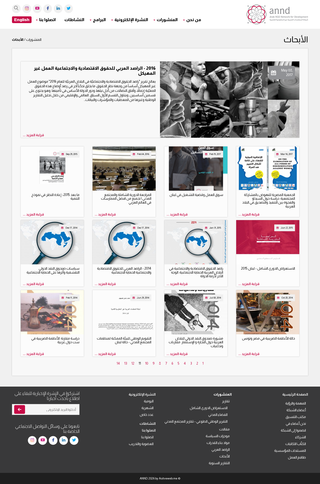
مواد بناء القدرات (218, 443)
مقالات (224, 429)
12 (132, 363)
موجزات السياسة (218, 436)
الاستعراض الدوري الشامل (208, 408)
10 (146, 363)
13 (125, 363)
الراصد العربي (221, 449)
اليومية (148, 401)
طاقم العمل (297, 457)
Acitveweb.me (168, 478)
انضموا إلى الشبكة (293, 430)
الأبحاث (224, 456)
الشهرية (147, 408)
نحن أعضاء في (296, 423)
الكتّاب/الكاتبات (295, 444)
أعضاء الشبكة (296, 410)
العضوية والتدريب (141, 444)
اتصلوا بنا (147, 437)
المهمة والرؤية (295, 403)
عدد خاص (146, 414)
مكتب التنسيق (296, 417)
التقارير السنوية (219, 463)
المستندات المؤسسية (290, 450)
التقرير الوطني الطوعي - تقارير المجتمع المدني (196, 421)
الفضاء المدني (217, 414)
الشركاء (300, 437)
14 (118, 363)
